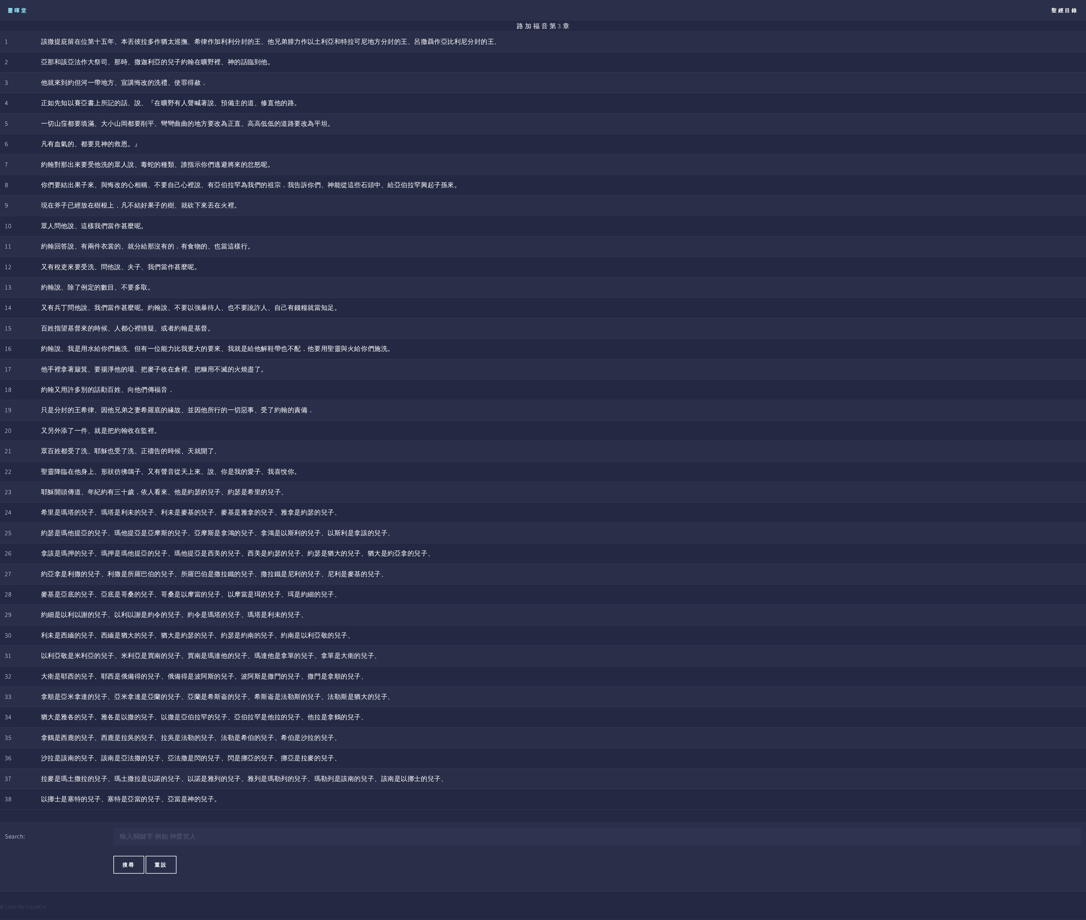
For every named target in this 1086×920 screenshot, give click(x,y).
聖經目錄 (1064, 10)
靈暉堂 (18, 10)
